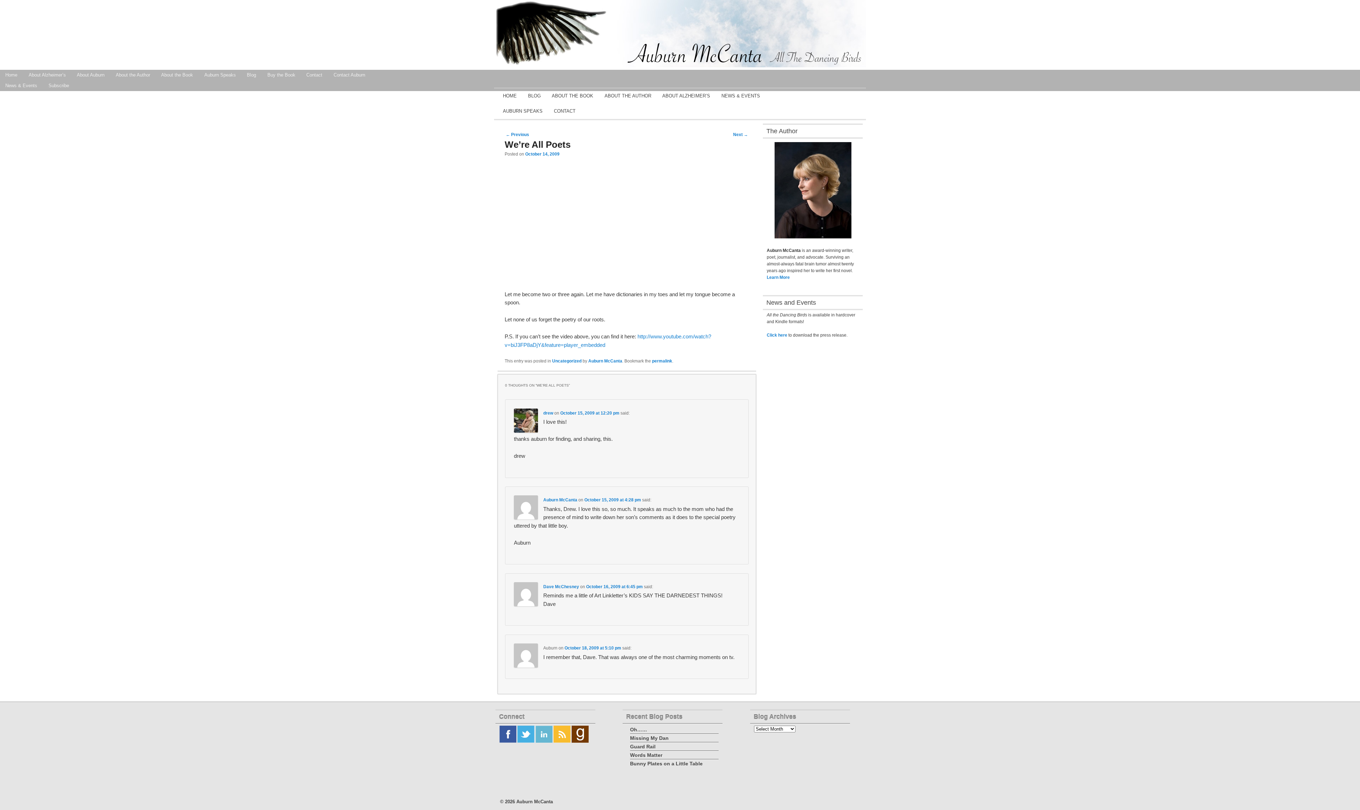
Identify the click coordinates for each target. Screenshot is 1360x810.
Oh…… (638, 729)
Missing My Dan (649, 738)
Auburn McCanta (605, 361)
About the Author (133, 75)
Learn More (778, 277)
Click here (777, 335)
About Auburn (90, 75)
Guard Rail (643, 746)
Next (740, 134)
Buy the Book (281, 75)
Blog (251, 75)
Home (510, 96)
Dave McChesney (561, 586)
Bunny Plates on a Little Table (666, 763)
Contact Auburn (349, 75)
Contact (314, 75)
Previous (517, 134)
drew (548, 413)
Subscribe (59, 85)
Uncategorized (567, 361)
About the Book (177, 75)
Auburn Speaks (220, 75)
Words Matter (646, 755)
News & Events (740, 96)
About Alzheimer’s (47, 75)
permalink (662, 361)
